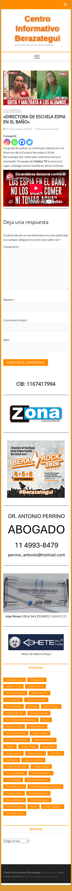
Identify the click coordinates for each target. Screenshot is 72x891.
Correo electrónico (16, 320)
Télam (33, 806)
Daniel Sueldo (51, 706)
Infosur (10, 746)
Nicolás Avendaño (40, 773)
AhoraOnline (37, 679)
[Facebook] (22, 142)
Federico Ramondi (15, 733)
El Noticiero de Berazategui (21, 719)
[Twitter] (29, 142)
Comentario (11, 246)
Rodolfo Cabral (14, 793)
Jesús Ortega (28, 746)
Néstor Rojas (13, 779)
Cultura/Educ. (12, 110)
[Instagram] (7, 142)
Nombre (9, 299)
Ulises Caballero (52, 806)
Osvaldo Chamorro (37, 779)
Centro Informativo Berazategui (37, 28)
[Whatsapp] (14, 142)
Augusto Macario (15, 692)
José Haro (55, 753)
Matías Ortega (41, 766)
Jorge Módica (13, 753)
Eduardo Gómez (39, 712)
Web (6, 340)
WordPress (17, 876)
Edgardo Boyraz (14, 712)
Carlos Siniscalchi (36, 699)
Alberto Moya (13, 686)
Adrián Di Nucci (14, 679)
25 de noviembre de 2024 (18, 129)
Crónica (32, 706)
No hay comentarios (48, 129)
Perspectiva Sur (14, 786)
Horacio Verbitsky (44, 739)
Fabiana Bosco (37, 726)
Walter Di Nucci (14, 813)
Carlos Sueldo (13, 706)
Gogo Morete (40, 733)
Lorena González (33, 759)
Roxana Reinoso (14, 799)
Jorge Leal (48, 746)
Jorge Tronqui (35, 753)
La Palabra (11, 759)
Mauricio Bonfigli (15, 773)
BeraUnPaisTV (39, 692)
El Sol (46, 719)
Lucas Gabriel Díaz (16, 766)
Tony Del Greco (14, 806)
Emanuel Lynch (14, 726)
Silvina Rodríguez (39, 799)
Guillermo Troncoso (16, 739)
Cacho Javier (13, 699)
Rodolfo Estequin (38, 793)
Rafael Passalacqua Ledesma (45, 786)
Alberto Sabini (35, 686)
